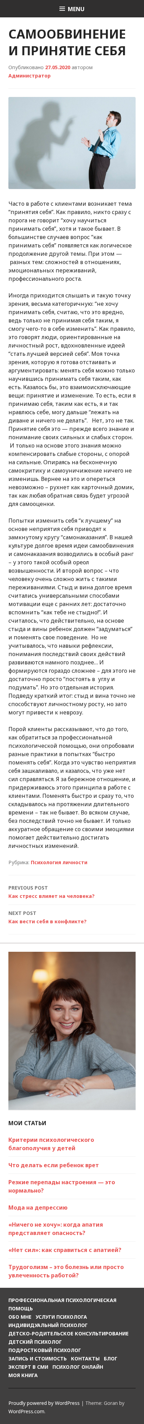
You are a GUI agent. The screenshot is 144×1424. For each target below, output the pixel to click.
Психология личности (59, 862)
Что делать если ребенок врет (53, 1165)
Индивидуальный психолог (48, 1325)
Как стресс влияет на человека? (51, 891)
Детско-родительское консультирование (68, 1333)
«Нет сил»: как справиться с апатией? (64, 1250)
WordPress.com (26, 1411)
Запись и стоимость (37, 1358)
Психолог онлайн (77, 1367)
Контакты (85, 1358)
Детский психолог (35, 1342)
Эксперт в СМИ (28, 1367)
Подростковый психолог (44, 1350)
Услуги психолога (61, 1316)
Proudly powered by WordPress (44, 1403)
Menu (76, 9)
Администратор (29, 75)
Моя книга (23, 1375)
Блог (110, 1358)
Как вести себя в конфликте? (47, 917)
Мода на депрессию (37, 1207)
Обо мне (19, 1316)
